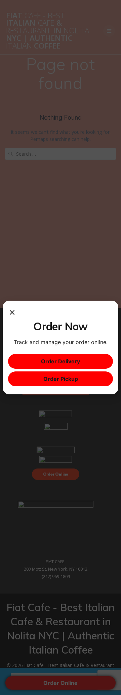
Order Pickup (60, 378)
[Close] (12, 313)
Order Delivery (60, 361)
